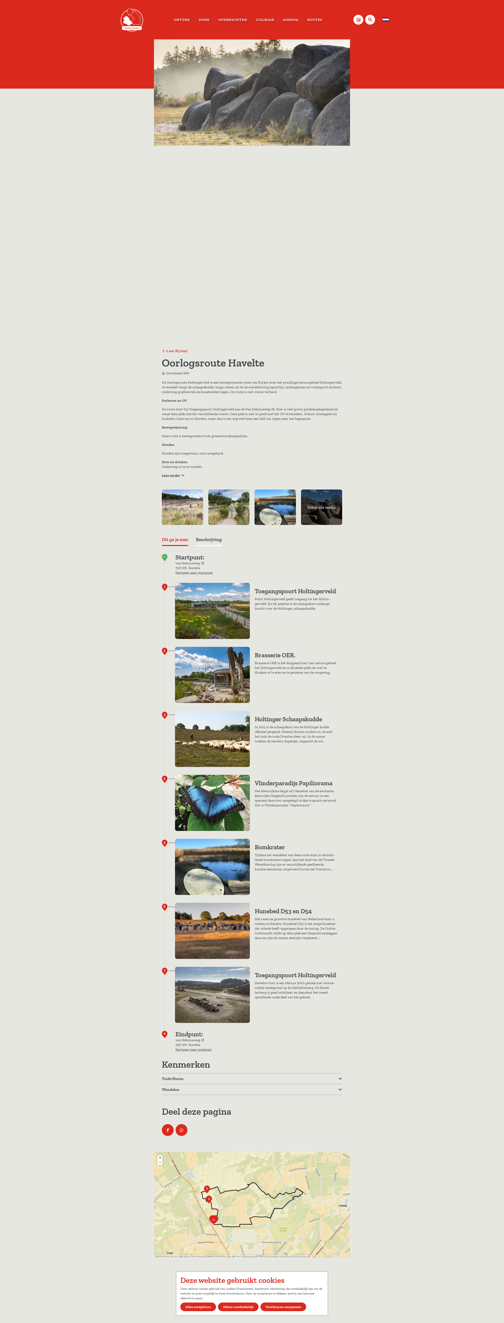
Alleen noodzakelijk (238, 1307)
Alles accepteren (198, 1307)
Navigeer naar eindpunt (193, 1049)
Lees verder (171, 475)
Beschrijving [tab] (209, 539)
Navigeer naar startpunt (194, 572)
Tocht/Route (172, 1078)
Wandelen (170, 1089)
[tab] (244, 144)
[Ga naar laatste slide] (159, 92)
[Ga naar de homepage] (132, 19)
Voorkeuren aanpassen (283, 1307)
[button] (213, 1221)
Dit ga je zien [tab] (175, 539)
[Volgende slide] (345, 92)
